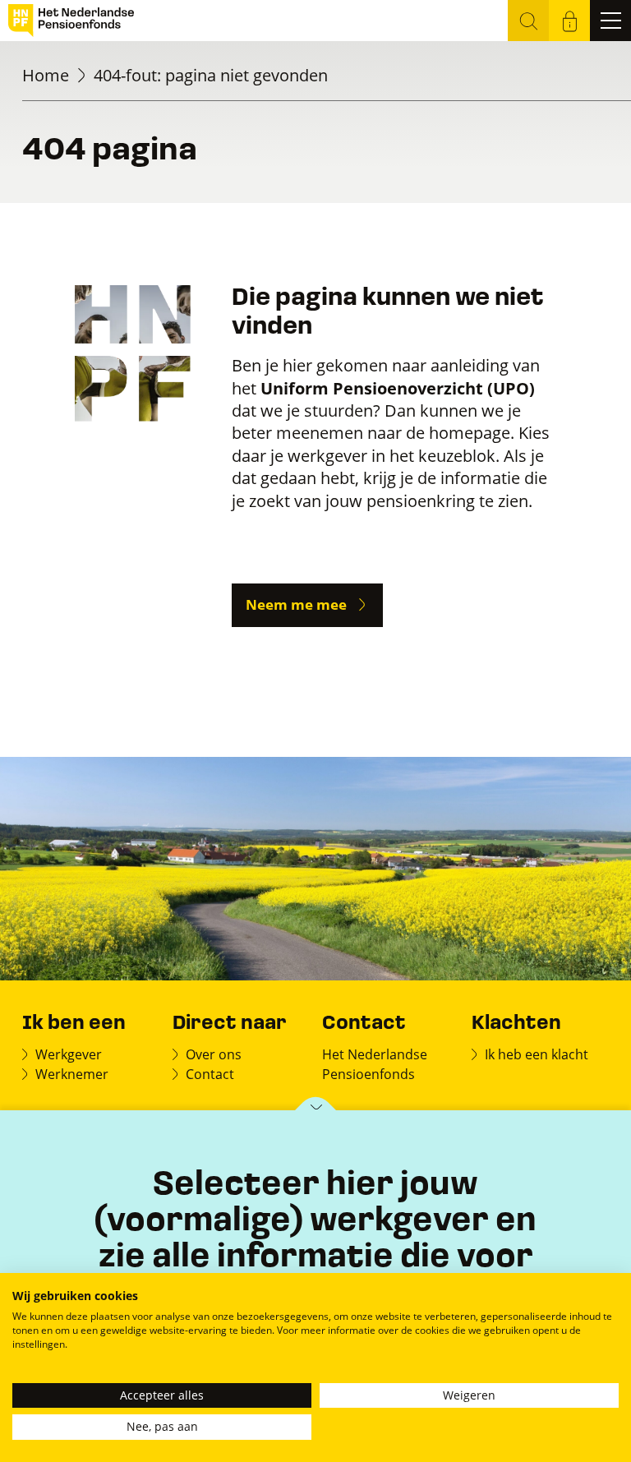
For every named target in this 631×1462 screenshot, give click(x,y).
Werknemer (71, 1074)
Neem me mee (296, 604)
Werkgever (68, 1054)
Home (45, 75)
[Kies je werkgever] (316, 1111)
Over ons (214, 1054)
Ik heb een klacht (536, 1054)
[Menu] (610, 20)
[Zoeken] (528, 20)
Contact (210, 1074)
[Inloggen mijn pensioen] (569, 20)
